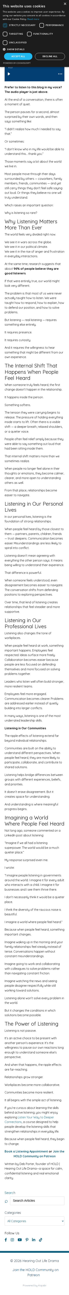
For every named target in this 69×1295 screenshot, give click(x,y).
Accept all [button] (18, 56)
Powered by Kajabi (34, 1285)
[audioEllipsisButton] (60, 74)
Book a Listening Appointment (26, 1151)
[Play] (8, 74)
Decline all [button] (50, 56)
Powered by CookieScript (17, 63)
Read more (33, 19)
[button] (34, 49)
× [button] (64, 4)
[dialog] (34, 33)
